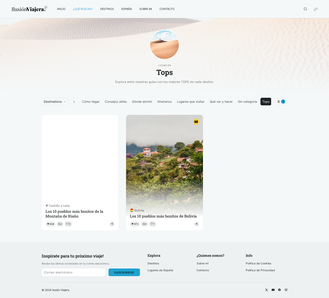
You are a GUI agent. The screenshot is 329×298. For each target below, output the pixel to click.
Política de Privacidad (260, 270)
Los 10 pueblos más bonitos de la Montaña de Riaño (74, 214)
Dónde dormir (142, 101)
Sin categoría (247, 101)
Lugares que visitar (190, 101)
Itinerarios (164, 101)
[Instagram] (286, 290)
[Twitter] (266, 290)
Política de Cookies (258, 263)
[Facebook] (279, 290)
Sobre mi (202, 263)
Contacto (203, 270)
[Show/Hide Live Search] (305, 9)
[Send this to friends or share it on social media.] (112, 224)
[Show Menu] (315, 9)
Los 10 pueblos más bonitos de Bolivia (163, 216)
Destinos (153, 263)
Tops (265, 101)
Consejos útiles (116, 101)
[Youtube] (273, 290)
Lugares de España (160, 270)
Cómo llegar (91, 101)
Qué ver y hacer (221, 101)
